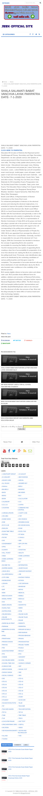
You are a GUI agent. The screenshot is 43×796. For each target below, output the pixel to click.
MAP (3, 589)
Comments (17, 745)
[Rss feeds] (39, 34)
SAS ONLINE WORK (8, 660)
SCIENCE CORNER (25, 663)
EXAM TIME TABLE (8, 531)
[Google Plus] (20, 451)
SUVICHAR (22, 700)
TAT (3, 706)
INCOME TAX (6, 565)
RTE (3, 654)
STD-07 (21, 687)
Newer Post (7, 442)
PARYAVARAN (23, 632)
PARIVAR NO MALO (25, 629)
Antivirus (4, 486)
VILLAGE (5, 736)
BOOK (4, 498)
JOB (20, 574)
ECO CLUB (5, 525)
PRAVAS (21, 638)
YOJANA (4, 739)
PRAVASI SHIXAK (7, 642)
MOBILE (21, 596)
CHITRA (21, 505)
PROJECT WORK (24, 645)
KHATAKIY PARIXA (24, 577)
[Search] (40, 3)
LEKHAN (4, 583)
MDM (3, 592)
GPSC (4, 546)
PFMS (4, 635)
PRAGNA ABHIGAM (24, 635)
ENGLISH (5, 528)
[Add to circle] (33, 34)
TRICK (20, 718)
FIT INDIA (21, 534)
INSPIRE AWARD (7, 568)
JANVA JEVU (6, 571)
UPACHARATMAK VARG (9, 724)
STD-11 (21, 694)
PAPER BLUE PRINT (8, 623)
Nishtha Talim (6, 608)
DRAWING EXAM (24, 522)
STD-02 (4, 681)
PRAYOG (5, 645)
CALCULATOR (23, 498)
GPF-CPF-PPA (23, 543)
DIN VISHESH (23, 519)
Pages (6, 3)
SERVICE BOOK (7, 669)
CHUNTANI (5, 508)
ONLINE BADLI (6, 614)
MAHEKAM (22, 586)
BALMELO (5, 489)
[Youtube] (5, 451)
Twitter (18, 340)
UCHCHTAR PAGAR (8, 721)
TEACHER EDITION (25, 709)
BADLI (20, 486)
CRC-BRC (5, 516)
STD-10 (4, 694)
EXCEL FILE (22, 531)
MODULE (21, 599)
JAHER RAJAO (23, 568)
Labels (25, 745)
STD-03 (21, 681)
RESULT (21, 651)
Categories (9, 34)
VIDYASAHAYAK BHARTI (9, 730)
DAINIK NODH (6, 519)
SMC (20, 672)
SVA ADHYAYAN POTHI (9, 703)
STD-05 (21, 684)
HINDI (4, 556)
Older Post (36, 442)
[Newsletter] (31, 451)
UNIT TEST (22, 721)
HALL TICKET (6, 553)
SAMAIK (4, 657)
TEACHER (22, 706)
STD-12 (4, 697)
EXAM (20, 528)
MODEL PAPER (7, 599)
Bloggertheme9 (25, 793)
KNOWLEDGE (6, 580)
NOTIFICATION (6, 611)
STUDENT (5, 700)
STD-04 (4, 684)
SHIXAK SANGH (7, 672)
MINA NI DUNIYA (7, 596)
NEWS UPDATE (7, 605)
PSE (3, 648)
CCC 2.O (4, 505)
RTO (20, 654)
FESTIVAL (5, 534)
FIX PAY (4, 537)
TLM (3, 718)
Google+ (29, 340)
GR (20, 546)
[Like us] (30, 34)
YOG (20, 736)
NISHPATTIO (22, 605)
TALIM (20, 703)
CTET (20, 516)
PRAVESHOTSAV (24, 642)
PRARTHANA (6, 638)
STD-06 (4, 687)
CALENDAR (5, 501)
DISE (3, 522)
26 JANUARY (6, 477)
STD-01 (21, 678)
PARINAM (5, 626)
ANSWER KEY (23, 483)
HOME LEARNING (24, 556)
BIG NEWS (22, 492)
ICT (20, 562)
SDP (20, 666)
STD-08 (4, 691)
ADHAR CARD (6, 480)
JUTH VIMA (5, 577)
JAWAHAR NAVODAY (25, 571)
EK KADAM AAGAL (24, 525)
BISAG (4, 495)
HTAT (20, 559)
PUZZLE (21, 648)
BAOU (4, 492)
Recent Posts (7, 745)
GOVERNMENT (7, 543)
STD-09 (21, 691)
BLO (20, 495)
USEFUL (21, 724)
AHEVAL (21, 480)
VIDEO (21, 727)
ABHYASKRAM (23, 477)
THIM (3, 715)
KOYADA (21, 580)
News (9, 333)
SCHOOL (21, 660)
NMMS (21, 608)
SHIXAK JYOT (23, 669)
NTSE (20, 611)
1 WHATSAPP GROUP (9, 474)
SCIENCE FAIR (6, 666)
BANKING (21, 489)
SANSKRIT (22, 657)
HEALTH (21, 553)
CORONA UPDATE (7, 513)
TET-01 (4, 712)
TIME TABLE (22, 715)
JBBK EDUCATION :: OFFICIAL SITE (26, 791)
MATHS (21, 589)
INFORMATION (23, 565)
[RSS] (25, 451)
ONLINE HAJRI (23, 614)
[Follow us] (36, 34)
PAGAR (21, 620)
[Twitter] (15, 451)
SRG (20, 675)
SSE (3, 678)
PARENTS (22, 623)
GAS (3, 540)
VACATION (5, 727)
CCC (20, 501)
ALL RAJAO (5, 483)
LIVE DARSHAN (23, 583)
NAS (3, 602)
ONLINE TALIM (23, 617)
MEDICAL (21, 592)
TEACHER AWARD (8, 709)
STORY (21, 697)
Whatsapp (6, 343)
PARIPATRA (22, 626)
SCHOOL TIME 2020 (8, 663)
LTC (3, 586)
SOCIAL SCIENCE (7, 675)
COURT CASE (23, 513)
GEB (20, 540)
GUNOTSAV (22, 550)
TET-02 (21, 712)
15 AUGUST (22, 474)
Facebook (6, 340)
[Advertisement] (21, 59)
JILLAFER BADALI (7, 574)
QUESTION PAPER (8, 651)
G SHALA (21, 537)
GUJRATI (5, 550)
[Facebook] (10, 451)
